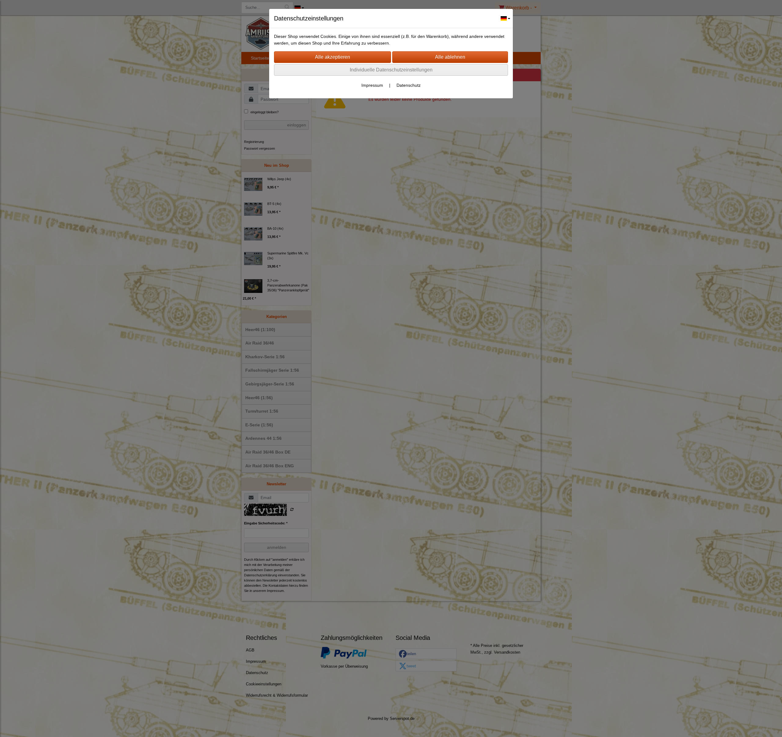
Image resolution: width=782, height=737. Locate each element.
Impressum (372, 85)
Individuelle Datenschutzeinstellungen (391, 69)
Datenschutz (408, 85)
